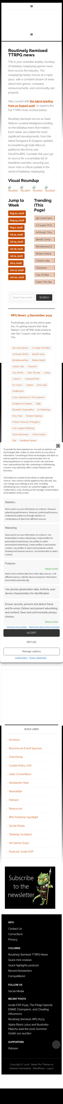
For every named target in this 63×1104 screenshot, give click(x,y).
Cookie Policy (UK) (20, 765)
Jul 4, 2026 (16, 263)
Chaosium (32, 366)
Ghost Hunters (39, 434)
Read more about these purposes (44, 627)
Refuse (31, 642)
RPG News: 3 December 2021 (31, 315)
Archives (14, 739)
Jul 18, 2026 (16, 249)
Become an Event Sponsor (25, 748)
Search (44, 297)
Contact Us (15, 928)
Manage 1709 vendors (17, 627)
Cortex (47, 373)
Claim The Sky (33, 373)
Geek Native (32, 20)
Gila (14, 440)
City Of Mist (17, 373)
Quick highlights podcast (23, 965)
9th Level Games (20, 348)
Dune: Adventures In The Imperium (28, 397)
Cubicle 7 (16, 379)
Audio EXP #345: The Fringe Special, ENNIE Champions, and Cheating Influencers (30, 1009)
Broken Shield (38, 360)
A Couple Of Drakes (41, 348)
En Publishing (43, 410)
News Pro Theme (40, 1064)
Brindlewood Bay (20, 360)
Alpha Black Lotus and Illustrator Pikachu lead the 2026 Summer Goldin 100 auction (28, 1029)
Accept (31, 632)
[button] (58, 446)
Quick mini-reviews (20, 960)
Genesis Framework (20, 1068)
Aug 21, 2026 (17, 213)
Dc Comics (17, 385)
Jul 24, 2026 (16, 241)
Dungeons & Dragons (22, 403)
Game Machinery (20, 434)
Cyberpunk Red (32, 379)
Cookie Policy (21, 658)
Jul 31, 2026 (16, 234)
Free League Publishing (23, 428)
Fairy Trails (17, 416)
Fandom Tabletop (34, 416)
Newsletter (15, 791)
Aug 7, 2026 (16, 227)
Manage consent (56, 1044)
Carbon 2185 (18, 366)
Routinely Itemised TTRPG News (28, 954)
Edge (38, 403)
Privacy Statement (37, 658)
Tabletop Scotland (20, 834)
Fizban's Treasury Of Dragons (26, 422)
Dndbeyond (17, 391)
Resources (15, 808)
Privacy (12, 939)
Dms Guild (42, 385)
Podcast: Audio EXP (21, 851)
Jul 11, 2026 (16, 256)
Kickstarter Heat (19, 782)
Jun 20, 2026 (17, 277)
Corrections (15, 934)
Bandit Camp (38, 354)
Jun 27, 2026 (17, 270)
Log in (50, 1068)
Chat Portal (16, 757)
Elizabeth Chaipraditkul (23, 410)
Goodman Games (28, 440)
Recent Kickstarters (20, 970)
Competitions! (16, 976)
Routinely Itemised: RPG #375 (26, 1019)
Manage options (31, 651)
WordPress (39, 1068)
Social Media (17, 825)
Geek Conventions (20, 774)
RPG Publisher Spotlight (23, 817)
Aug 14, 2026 (17, 220)
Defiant (29, 385)
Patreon (14, 800)
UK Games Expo (19, 843)
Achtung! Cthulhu (20, 354)
